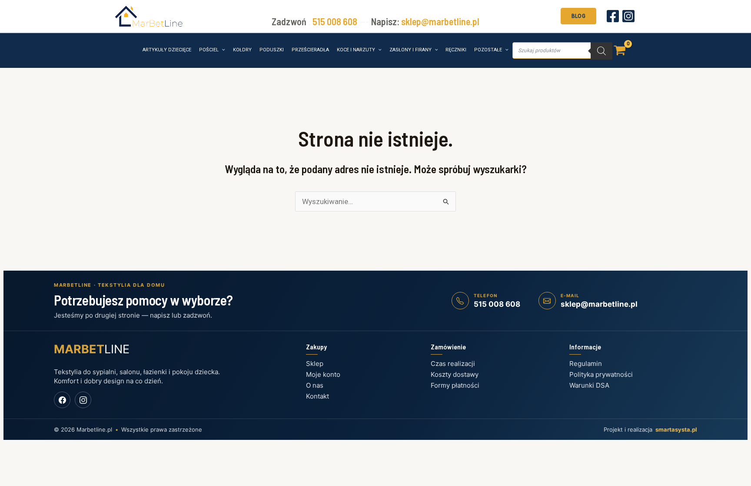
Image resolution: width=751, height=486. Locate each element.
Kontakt (317, 396)
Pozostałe (488, 50)
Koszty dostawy (455, 374)
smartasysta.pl (676, 429)
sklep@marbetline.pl (440, 21)
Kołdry (242, 50)
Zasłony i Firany (410, 50)
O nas (314, 385)
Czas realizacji (453, 363)
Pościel (209, 50)
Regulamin (585, 363)
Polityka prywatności (601, 374)
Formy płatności (455, 385)
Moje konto (323, 374)
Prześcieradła (310, 50)
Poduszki (271, 50)
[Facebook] (613, 16)
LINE (92, 349)
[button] (578, 15)
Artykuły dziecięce (167, 50)
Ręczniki (455, 50)
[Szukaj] (601, 51)
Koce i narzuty (356, 50)
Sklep (314, 363)
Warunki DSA (589, 385)
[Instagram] (628, 16)
